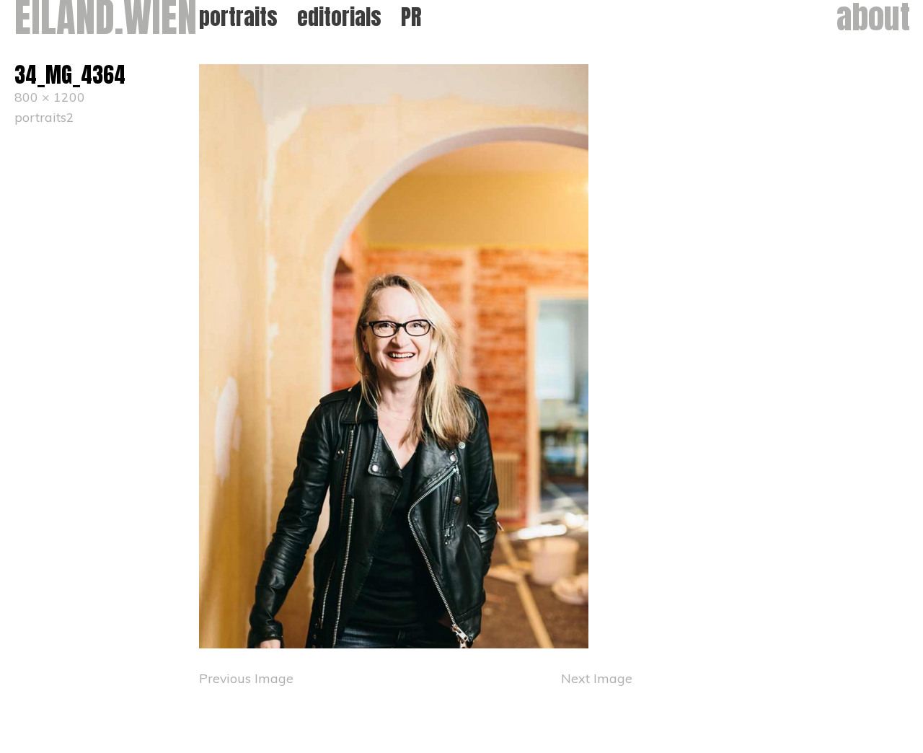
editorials (339, 17)
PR (411, 17)
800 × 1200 (49, 97)
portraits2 (44, 117)
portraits (238, 17)
